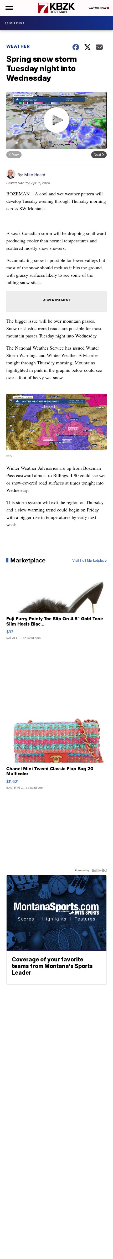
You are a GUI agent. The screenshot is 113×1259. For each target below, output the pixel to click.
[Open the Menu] (9, 8)
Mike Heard (34, 174)
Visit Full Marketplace (89, 560)
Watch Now (98, 8)
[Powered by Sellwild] (99, 870)
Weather (18, 46)
